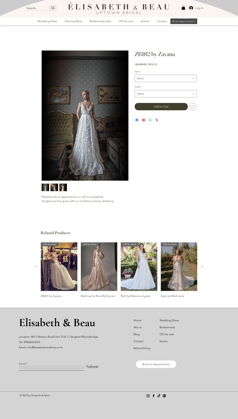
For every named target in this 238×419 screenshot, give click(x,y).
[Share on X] (157, 120)
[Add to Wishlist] (193, 107)
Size (138, 71)
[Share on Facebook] (137, 120)
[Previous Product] (36, 267)
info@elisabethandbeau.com (45, 347)
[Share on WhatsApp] (150, 120)
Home (45, 38)
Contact (138, 341)
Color (138, 87)
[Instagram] (148, 396)
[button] (183, 7)
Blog (137, 334)
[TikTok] (159, 396)
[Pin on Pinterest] (143, 120)
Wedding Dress (169, 320)
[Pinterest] (164, 396)
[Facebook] (153, 396)
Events (164, 341)
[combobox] (166, 78)
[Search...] (52, 7)
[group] (119, 270)
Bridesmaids (167, 327)
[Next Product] (202, 267)
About (137, 327)
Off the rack (167, 334)
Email (22, 364)
